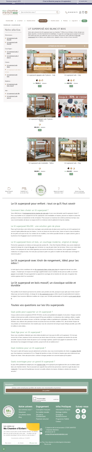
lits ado (32, 247)
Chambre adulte (55, 20)
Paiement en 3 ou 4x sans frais (24, 192)
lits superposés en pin (46, 294)
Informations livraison (63, 410)
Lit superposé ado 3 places (12, 56)
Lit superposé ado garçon (12, 97)
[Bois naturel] (40, 80)
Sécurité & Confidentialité (41, 415)
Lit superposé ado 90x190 (12, 39)
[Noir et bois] (37, 80)
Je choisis (20, 443)
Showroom (22, 412)
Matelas (65, 20)
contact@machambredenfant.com (56, 434)
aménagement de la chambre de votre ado (35, 213)
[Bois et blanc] (42, 80)
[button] (4, 449)
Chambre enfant (31, 20)
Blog (84, 20)
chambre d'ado (41, 364)
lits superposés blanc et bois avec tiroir (46, 269)
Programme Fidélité (62, 419)
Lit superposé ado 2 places (12, 52)
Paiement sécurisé (42, 419)
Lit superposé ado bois (12, 75)
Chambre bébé (9, 20)
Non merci (8, 443)
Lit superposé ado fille (13, 93)
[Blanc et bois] (40, 124)
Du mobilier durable (42, 412)
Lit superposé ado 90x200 (12, 43)
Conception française (43, 410)
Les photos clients (25, 415)
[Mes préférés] (83, 12)
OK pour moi (33, 443)
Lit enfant (20, 20)
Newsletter (9, 384)
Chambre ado (42, 20)
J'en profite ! (46, 390)
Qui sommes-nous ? (25, 410)
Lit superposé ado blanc (12, 66)
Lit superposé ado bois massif (12, 85)
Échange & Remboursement (61, 415)
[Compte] (80, 12)
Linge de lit (75, 20)
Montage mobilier (61, 412)
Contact (58, 421)
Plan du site (47, 444)
